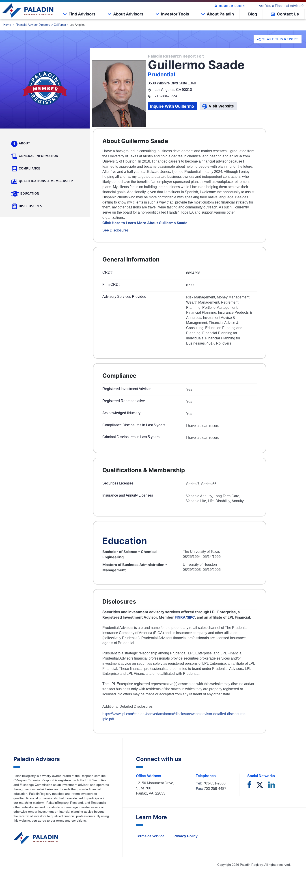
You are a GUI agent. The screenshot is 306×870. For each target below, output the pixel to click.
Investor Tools (175, 14)
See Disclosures (115, 230)
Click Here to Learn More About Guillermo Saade (144, 223)
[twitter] (260, 785)
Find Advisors (82, 14)
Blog (252, 14)
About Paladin (220, 14)
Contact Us (288, 14)
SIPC (191, 617)
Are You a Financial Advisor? (281, 6)
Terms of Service (150, 836)
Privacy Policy (185, 836)
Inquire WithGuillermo (172, 106)
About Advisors (128, 14)
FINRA (180, 617)
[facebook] (249, 785)
